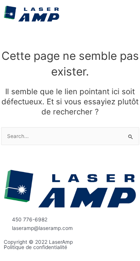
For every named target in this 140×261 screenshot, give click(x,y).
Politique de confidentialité (35, 247)
